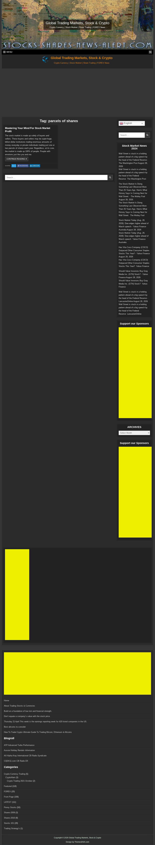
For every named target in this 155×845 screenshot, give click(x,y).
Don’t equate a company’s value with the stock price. (27, 716)
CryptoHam (10, 777)
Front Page (9, 797)
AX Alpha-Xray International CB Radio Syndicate (25, 755)
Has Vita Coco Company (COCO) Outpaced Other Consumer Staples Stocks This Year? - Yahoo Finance (134, 250)
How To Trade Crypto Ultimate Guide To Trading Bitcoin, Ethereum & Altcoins (38, 732)
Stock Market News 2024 (134, 147)
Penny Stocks (10, 807)
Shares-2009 (9, 812)
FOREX (7, 791)
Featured (8, 786)
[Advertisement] (77, 91)
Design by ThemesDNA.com (77, 842)
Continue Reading (17, 159)
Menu (9, 52)
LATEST (7, 802)
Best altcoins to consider (15, 727)
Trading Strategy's (12, 828)
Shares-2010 (9, 818)
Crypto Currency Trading (14, 774)
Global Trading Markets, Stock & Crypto (77, 23)
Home (6, 700)
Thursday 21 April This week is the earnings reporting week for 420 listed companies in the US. (45, 721)
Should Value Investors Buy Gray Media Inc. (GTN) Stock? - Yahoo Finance (133, 274)
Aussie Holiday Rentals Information (19, 750)
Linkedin (36, 166)
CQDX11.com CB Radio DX (16, 761)
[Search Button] (150, 52)
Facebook (24, 166)
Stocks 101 (9, 823)
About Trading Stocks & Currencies (19, 706)
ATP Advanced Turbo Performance (19, 745)
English (127, 123)
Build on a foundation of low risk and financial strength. (28, 711)
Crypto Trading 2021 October (19, 781)
